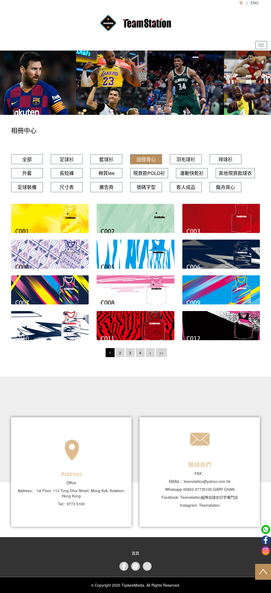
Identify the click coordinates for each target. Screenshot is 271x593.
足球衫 (67, 159)
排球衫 (225, 159)
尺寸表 (67, 186)
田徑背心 (146, 159)
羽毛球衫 (185, 159)
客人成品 (185, 186)
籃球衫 (106, 159)
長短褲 (67, 172)
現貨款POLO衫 (149, 172)
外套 (27, 172)
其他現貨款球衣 (235, 172)
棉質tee (106, 172)
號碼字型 (146, 186)
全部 (27, 159)
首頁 (135, 553)
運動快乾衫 (192, 172)
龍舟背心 (225, 186)
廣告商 (106, 186)
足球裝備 (27, 186)
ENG (255, 2)
